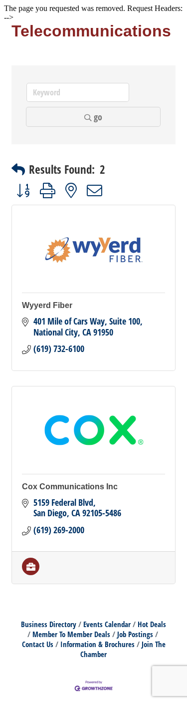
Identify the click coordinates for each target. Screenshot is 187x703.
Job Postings (135, 634)
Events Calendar (107, 624)
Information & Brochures (97, 644)
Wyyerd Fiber (47, 305)
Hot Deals (152, 624)
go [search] (98, 117)
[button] (18, 169)
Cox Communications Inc (70, 486)
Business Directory (48, 624)
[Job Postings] (30, 572)
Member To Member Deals (71, 634)
